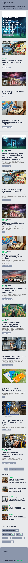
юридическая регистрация (9, 6)
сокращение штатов (7, 365)
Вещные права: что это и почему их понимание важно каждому (17, 509)
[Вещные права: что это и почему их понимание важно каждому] (5, 508)
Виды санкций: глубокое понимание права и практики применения (17, 518)
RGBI (3, 96)
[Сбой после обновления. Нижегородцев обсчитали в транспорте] (14, 441)
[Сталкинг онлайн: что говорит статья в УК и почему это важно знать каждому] (5, 489)
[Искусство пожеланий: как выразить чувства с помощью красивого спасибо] (5, 480)
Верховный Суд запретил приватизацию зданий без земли (12, 62)
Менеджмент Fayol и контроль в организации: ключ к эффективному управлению (17, 499)
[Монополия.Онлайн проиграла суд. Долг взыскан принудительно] (14, 277)
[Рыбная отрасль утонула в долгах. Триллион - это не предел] (14, 408)
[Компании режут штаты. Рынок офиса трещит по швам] (14, 344)
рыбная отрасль (6, 429)
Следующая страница (16, 468)
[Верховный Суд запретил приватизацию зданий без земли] (14, 48)
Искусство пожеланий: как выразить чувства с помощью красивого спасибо (17, 481)
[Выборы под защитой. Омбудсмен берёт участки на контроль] (14, 108)
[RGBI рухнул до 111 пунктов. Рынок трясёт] (14, 79)
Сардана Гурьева (6, 333)
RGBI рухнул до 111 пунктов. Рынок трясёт (13, 92)
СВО (4, 8)
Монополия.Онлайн (7, 299)
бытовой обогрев (17, 8)
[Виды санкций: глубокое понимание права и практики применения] (5, 517)
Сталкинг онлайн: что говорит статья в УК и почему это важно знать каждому (17, 490)
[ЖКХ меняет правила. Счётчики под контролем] (14, 376)
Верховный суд (6, 67)
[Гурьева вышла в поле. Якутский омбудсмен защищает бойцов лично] (14, 310)
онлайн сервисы (8, 541)
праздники (9, 8)
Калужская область (7, 127)
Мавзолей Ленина (21, 6)
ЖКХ (3, 397)
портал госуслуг (8, 35)
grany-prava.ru (20, 560)
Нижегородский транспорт (8, 463)
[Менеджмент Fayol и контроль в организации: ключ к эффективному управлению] (5, 499)
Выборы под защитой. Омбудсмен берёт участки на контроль (13, 122)
